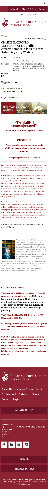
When (3, 57)
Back (6, 36)
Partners (23, 394)
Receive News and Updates (30, 426)
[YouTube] (19, 445)
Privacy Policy (24, 468)
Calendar (15, 9)
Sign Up (24, 459)
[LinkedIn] (11, 445)
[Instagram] (26, 445)
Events (39, 389)
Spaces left (4, 75)
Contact (42, 9)
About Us (7, 389)
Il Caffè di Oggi (29, 9)
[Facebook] (4, 445)
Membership (24, 410)
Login (16, 399)
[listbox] (36, 38)
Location (5, 64)
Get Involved (9, 394)
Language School (23, 389)
